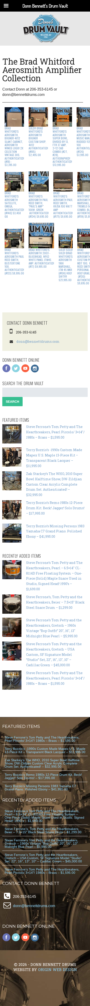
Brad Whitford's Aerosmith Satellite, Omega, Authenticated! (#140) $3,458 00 (14, 204)
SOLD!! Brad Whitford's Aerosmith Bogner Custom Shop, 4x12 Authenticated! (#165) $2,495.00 (38, 141)
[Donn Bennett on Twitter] (16, 371)
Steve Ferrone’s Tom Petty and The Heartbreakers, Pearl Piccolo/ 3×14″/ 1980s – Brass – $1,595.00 (55, 432)
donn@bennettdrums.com (38, 341)
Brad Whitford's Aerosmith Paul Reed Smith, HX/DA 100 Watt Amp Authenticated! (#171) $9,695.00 (63, 204)
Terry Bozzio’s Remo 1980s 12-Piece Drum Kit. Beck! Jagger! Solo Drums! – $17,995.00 (55, 508)
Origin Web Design (57, 969)
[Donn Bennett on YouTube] (25, 371)
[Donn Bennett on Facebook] (6, 371)
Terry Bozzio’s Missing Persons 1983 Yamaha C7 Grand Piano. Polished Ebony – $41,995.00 (55, 531)
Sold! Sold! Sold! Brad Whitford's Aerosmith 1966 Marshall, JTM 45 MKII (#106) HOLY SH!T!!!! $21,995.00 (66, 265)
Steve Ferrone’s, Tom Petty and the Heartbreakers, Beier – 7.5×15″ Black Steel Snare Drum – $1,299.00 (55, 602)
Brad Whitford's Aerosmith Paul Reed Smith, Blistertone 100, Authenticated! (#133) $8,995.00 (14, 261)
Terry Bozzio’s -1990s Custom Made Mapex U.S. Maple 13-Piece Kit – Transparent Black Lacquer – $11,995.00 (45, 750)
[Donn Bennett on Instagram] (35, 371)
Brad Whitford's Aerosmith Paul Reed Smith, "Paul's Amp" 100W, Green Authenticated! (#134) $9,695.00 (39, 204)
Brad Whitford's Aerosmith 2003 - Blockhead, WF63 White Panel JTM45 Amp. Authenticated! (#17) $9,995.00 (41, 258)
